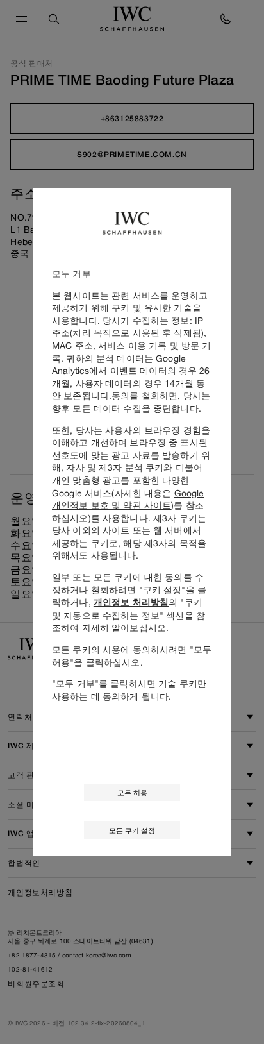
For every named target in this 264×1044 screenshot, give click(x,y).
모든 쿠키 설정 (132, 830)
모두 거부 (71, 273)
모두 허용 (132, 792)
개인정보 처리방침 (131, 602)
